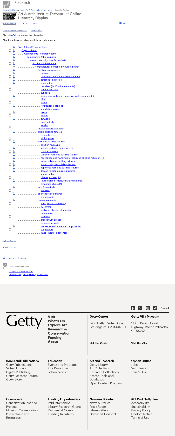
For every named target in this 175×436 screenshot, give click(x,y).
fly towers (46, 206)
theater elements (47, 200)
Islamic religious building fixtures (58, 164)
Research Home (10, 10)
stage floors (47, 229)
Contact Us (42, 274)
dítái (43, 99)
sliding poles (47, 138)
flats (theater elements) (53, 203)
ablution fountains (50, 144)
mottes (44, 115)
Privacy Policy (29, 274)
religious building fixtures (51, 141)
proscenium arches (51, 219)
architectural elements (44, 63)
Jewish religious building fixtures (58, 170)
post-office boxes (50, 135)
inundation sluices (50, 109)
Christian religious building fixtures (59, 154)
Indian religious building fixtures (58, 161)
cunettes (45, 92)
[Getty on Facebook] (133, 308)
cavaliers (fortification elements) (58, 86)
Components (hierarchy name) (40, 53)
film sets (45, 190)
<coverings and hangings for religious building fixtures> (70, 157)
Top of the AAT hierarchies (32, 47)
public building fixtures (50, 131)
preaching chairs (50, 184)
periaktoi (45, 216)
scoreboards (47, 197)
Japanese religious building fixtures (60, 167)
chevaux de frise (49, 89)
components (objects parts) (42, 57)
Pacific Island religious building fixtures (61, 180)
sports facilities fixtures (50, 193)
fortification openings (52, 105)
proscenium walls (50, 223)
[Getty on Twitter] (140, 308)
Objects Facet (29, 50)
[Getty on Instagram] (148, 308)
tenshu (44, 125)
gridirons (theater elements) (56, 210)
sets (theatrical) (46, 187)
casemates (46, 83)
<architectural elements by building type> (57, 66)
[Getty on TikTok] (155, 308)
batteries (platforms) (52, 79)
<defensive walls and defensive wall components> (68, 96)
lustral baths (47, 174)
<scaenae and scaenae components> (61, 226)
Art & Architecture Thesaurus (39, 10)
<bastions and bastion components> (60, 76)
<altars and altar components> (57, 148)
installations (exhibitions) (51, 128)
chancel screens (49, 151)
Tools (22, 10)
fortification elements (49, 70)
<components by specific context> (48, 60)
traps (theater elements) (54, 232)
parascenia (47, 213)
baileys (44, 73)
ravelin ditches (48, 122)
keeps (44, 112)
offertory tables (49, 177)
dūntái (44, 102)
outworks (45, 118)
